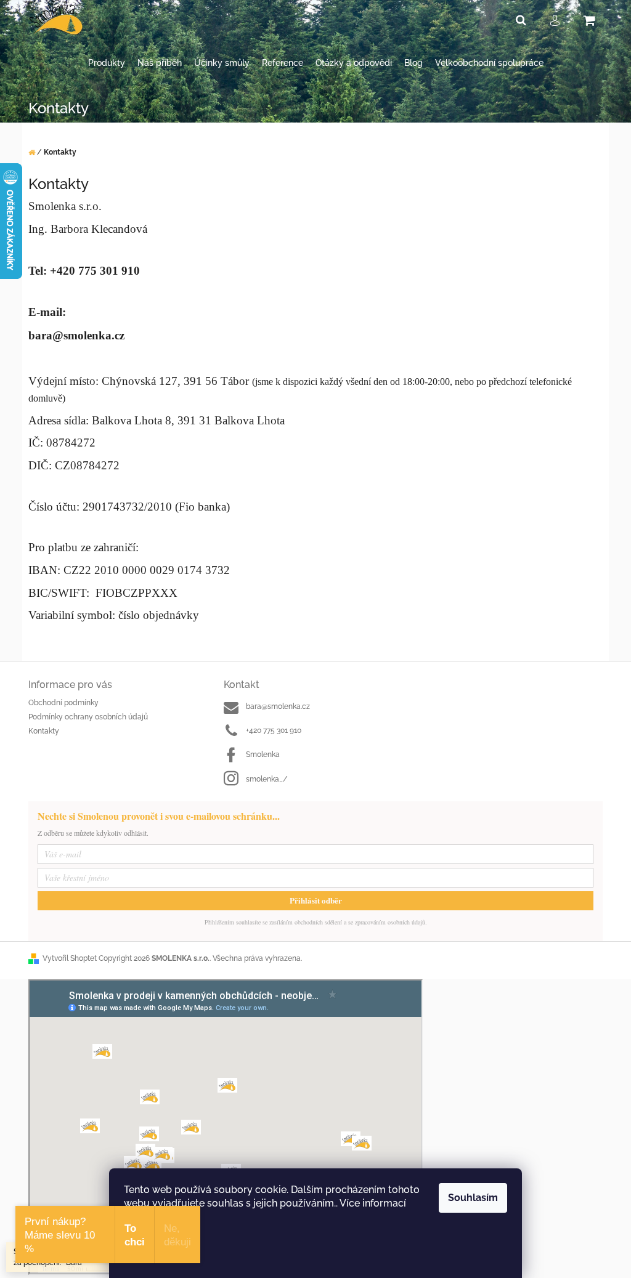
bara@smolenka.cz (278, 706)
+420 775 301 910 (273, 730)
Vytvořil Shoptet (70, 958)
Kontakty (43, 731)
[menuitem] (106, 63)
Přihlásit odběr (316, 900)
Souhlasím (473, 1197)
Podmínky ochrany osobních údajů (88, 717)
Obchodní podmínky (63, 702)
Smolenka (263, 754)
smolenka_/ (267, 779)
